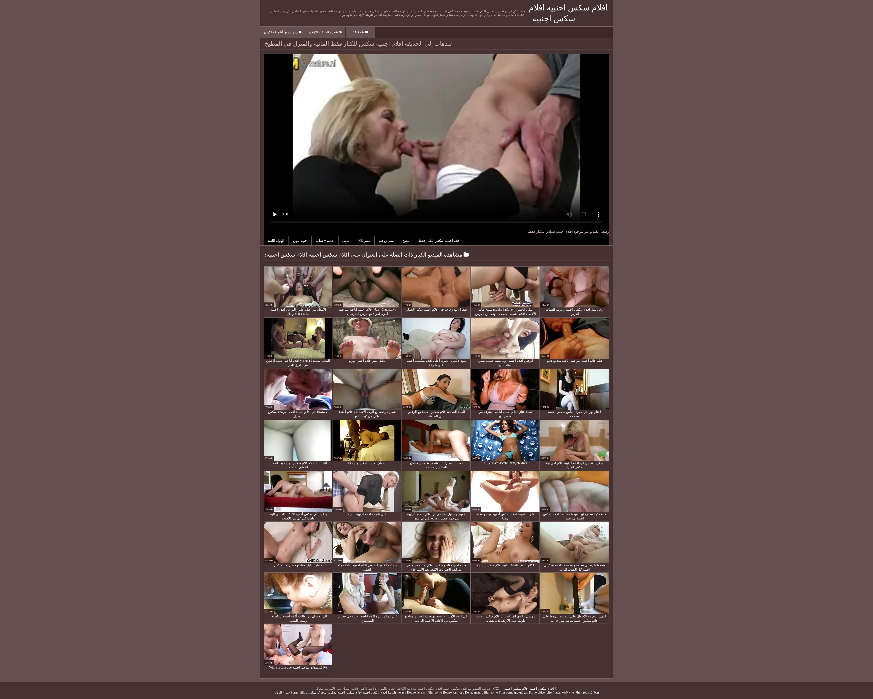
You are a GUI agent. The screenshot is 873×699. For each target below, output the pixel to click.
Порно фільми (416, 692)
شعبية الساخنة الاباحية (324, 32)
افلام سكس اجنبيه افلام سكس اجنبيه (528, 688)
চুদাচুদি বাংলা (568, 692)
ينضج (406, 240)
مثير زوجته (387, 240)
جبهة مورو (300, 240)
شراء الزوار (282, 692)
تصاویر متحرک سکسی (321, 692)
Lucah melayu (397, 692)
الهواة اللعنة (276, 240)
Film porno (434, 692)
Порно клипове (453, 692)
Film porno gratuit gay (513, 692)
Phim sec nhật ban (587, 692)
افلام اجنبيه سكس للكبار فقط (439, 240)
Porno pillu (298, 692)
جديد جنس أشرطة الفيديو (281, 32)
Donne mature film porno (481, 692)
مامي (346, 240)
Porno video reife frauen (545, 692)
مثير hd (364, 240)
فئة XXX (358, 32)
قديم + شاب (325, 240)
